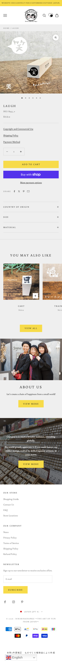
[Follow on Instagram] (13, 602)
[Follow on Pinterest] (22, 602)
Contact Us (8, 504)
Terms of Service (11, 543)
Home (6, 28)
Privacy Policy (10, 537)
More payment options (31, 182)
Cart (21, 306)
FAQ (5, 510)
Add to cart (31, 164)
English (17, 657)
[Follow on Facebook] (5, 602)
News (6, 532)
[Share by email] (28, 191)
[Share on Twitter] (19, 191)
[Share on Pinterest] (23, 191)
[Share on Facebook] (14, 191)
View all (31, 328)
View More (31, 403)
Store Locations (10, 515)
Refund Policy (10, 554)
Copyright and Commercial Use (18, 128)
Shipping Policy (10, 135)
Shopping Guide (11, 499)
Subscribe (15, 589)
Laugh (15, 28)
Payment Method (11, 141)
